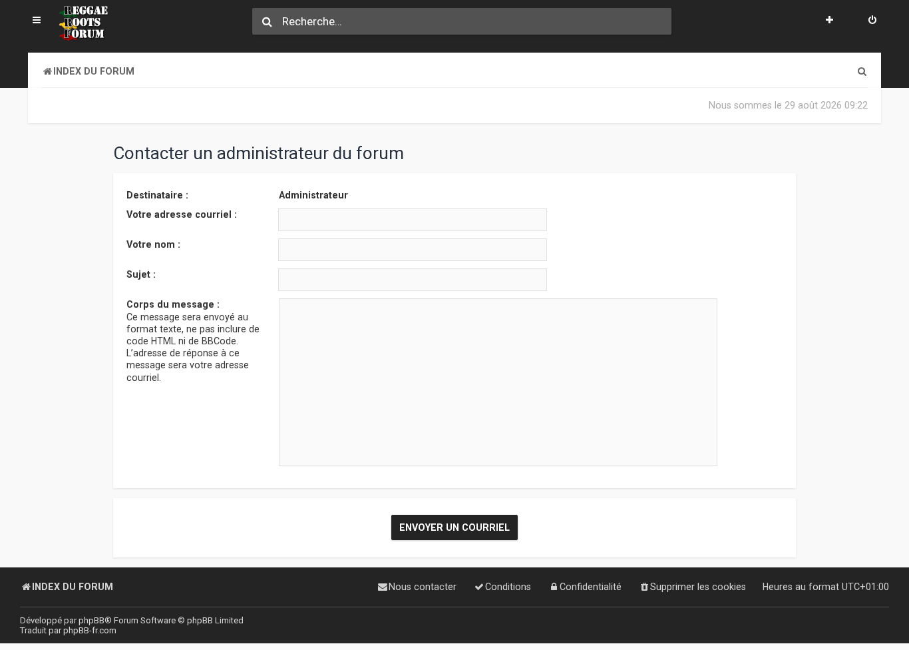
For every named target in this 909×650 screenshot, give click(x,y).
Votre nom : (153, 244)
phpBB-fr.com (89, 630)
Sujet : (141, 274)
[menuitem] (872, 21)
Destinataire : (157, 195)
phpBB (91, 620)
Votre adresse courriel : (181, 214)
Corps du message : (173, 304)
